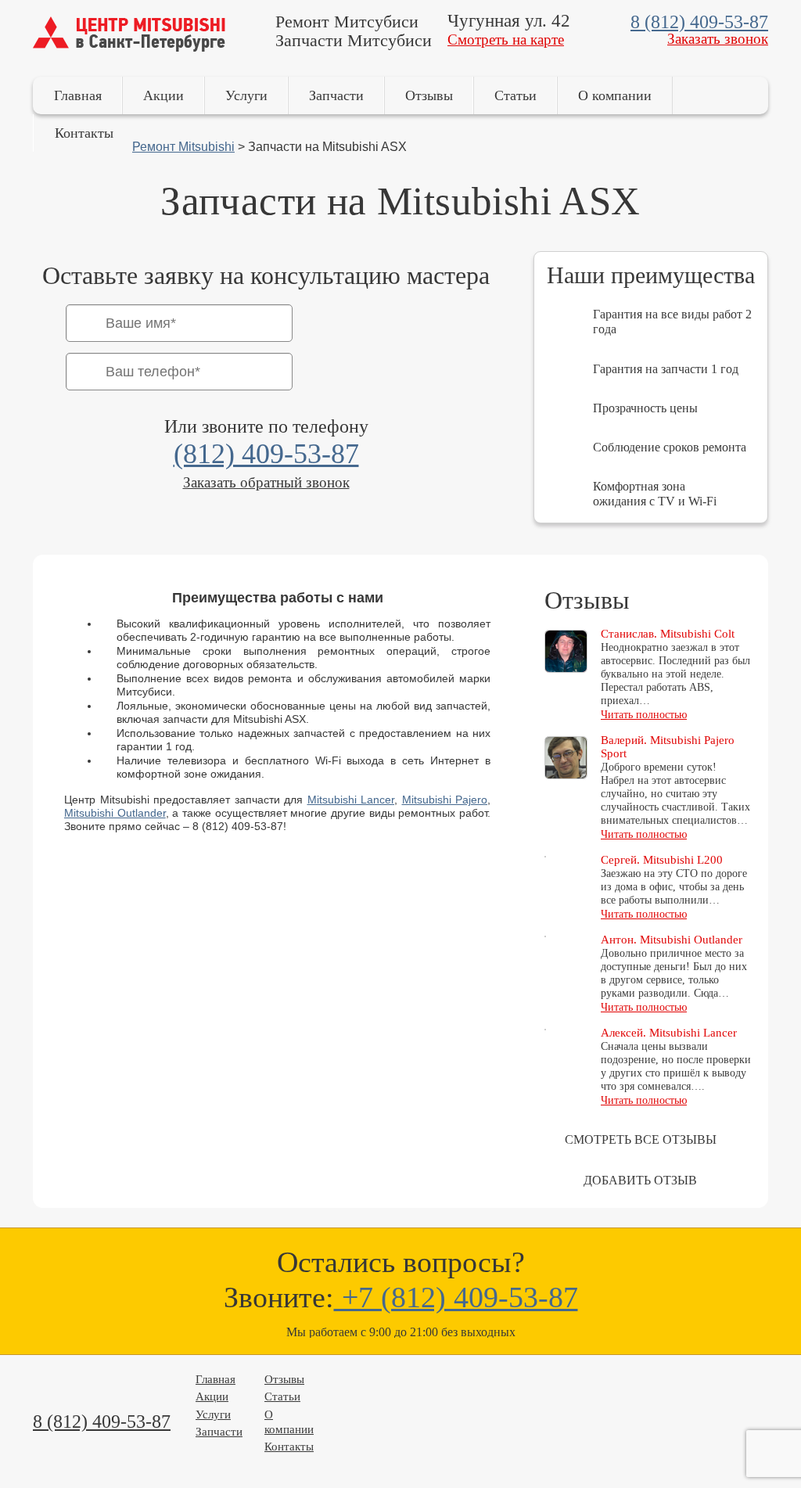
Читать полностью (644, 715)
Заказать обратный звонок (266, 482)
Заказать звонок (717, 38)
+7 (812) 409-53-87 (456, 1297)
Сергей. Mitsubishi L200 (662, 860)
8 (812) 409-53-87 (699, 22)
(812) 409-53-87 (266, 453)
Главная (78, 95)
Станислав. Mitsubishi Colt (668, 633)
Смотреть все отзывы (641, 1139)
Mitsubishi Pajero (445, 799)
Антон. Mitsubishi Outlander (671, 939)
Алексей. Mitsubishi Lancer (669, 1032)
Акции (163, 95)
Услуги (246, 95)
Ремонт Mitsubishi (183, 146)
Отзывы (429, 95)
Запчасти (336, 95)
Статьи (515, 95)
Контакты (84, 133)
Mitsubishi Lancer (351, 799)
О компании (615, 95)
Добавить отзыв (640, 1180)
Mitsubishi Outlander (115, 813)
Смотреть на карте (505, 39)
